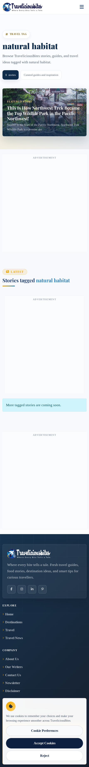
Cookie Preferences (44, 730)
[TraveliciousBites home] (44, 553)
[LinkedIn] (32, 589)
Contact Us (13, 675)
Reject (44, 755)
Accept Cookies (44, 743)
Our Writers (14, 667)
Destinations (13, 622)
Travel (9, 630)
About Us (12, 659)
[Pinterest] (42, 589)
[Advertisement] (44, 205)
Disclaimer (12, 691)
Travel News (14, 638)
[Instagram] (22, 589)
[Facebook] (11, 589)
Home (9, 614)
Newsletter (12, 683)
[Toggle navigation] (81, 7)
